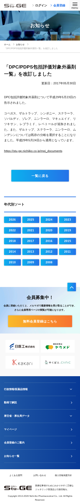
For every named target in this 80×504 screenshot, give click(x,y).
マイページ (10, 429)
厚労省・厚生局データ (17, 415)
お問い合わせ (39, 475)
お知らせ (20, 44)
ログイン (41, 5)
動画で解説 (10, 402)
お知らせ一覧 (11, 455)
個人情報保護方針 (63, 475)
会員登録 (59, 5)
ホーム (7, 44)
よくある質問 (15, 475)
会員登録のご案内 (14, 442)
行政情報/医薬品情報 (16, 389)
